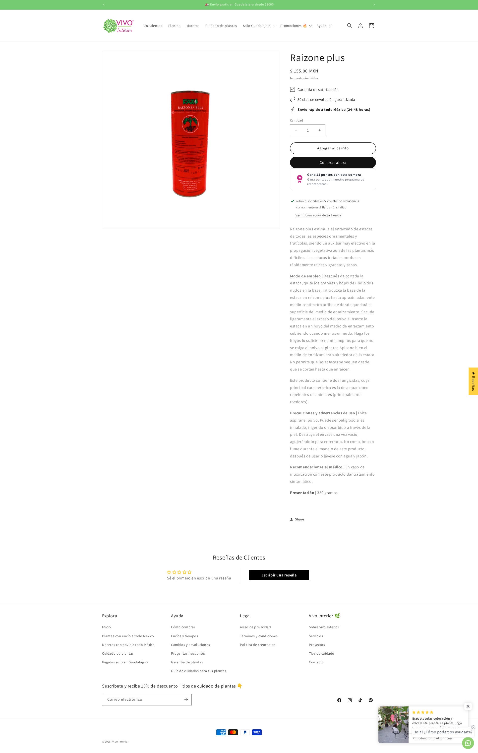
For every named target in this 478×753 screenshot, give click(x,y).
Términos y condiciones (259, 636)
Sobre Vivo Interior (324, 627)
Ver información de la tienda (318, 215)
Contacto (316, 662)
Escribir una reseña (279, 575)
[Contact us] (468, 743)
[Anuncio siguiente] (374, 4)
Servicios (316, 636)
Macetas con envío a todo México (128, 644)
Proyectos (317, 644)
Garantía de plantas (187, 662)
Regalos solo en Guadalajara (125, 662)
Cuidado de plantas (118, 653)
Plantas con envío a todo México (128, 636)
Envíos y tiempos (184, 636)
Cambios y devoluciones (190, 644)
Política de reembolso (258, 644)
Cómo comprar (183, 627)
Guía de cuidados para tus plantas (198, 671)
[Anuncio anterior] (103, 4)
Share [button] (299, 519)
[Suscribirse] (185, 699)
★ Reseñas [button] (473, 381)
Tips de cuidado (321, 653)
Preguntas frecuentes (188, 653)
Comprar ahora (333, 162)
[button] (259, 25)
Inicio (106, 627)
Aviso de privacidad (255, 627)
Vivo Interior (120, 741)
